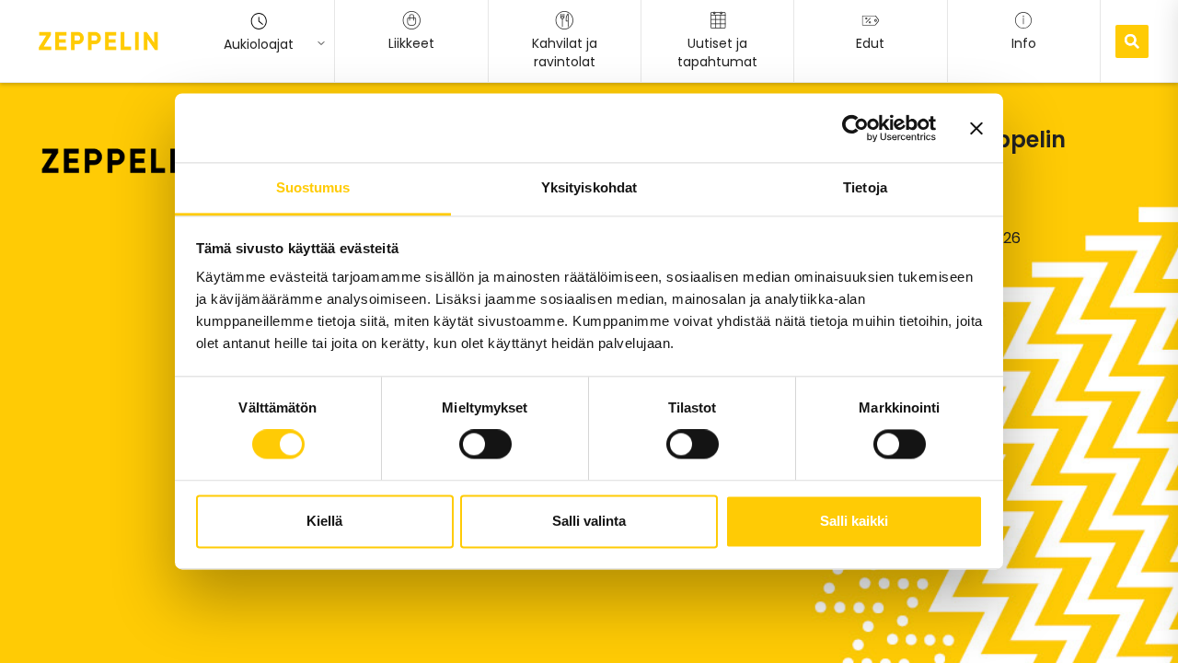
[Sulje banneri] (976, 128)
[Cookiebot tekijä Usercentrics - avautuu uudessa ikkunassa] (855, 128)
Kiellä (324, 521)
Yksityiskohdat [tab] (589, 187)
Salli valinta (589, 521)
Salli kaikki (854, 521)
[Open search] (1132, 41)
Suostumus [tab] (313, 187)
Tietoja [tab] (865, 187)
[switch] (485, 444)
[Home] (98, 40)
